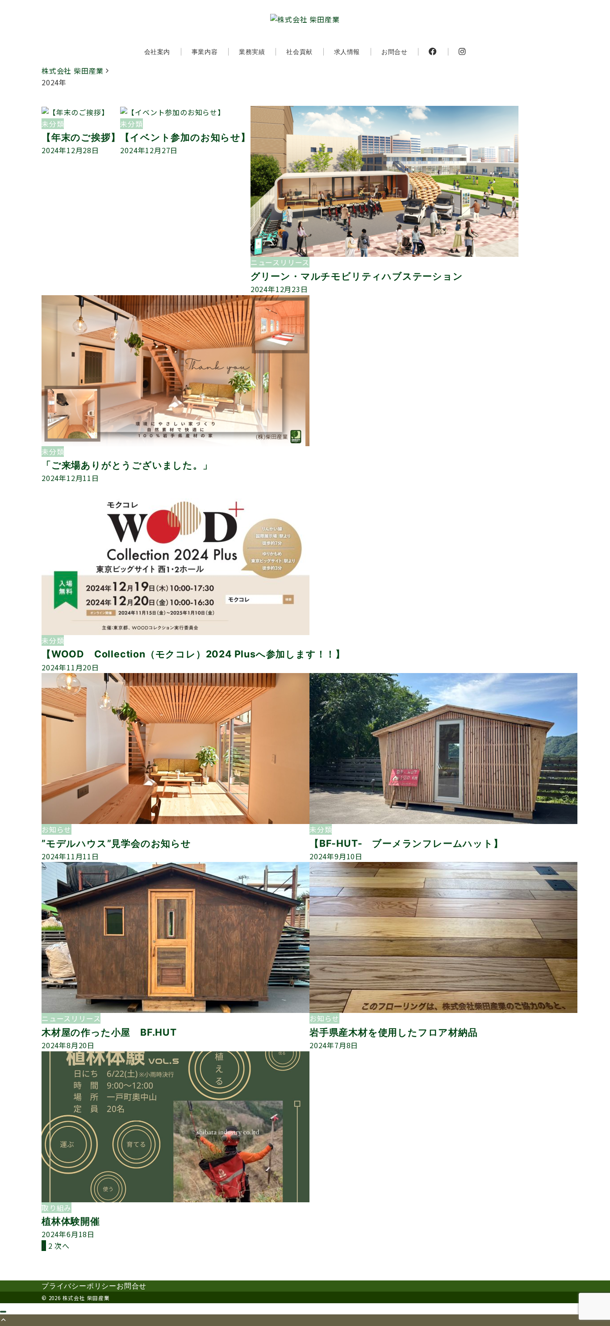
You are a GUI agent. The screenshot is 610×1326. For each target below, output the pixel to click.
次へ (62, 1245)
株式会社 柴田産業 (86, 1297)
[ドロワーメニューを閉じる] (3, 1312)
